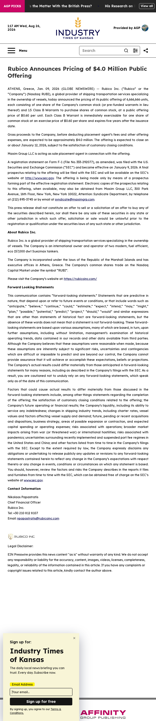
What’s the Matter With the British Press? (55, 6)
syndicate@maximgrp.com (74, 199)
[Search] (126, 50)
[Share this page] (145, 50)
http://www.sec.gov (39, 178)
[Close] (74, 638)
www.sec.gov (33, 480)
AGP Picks (12, 6)
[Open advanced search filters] (135, 50)
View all (147, 6)
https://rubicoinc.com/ (80, 279)
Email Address (22, 684)
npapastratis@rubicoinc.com (38, 518)
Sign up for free (41, 701)
